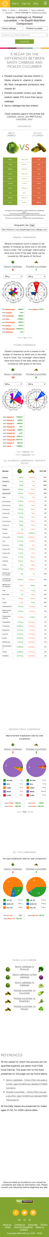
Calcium (5, 517)
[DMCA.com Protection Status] (24, 1202)
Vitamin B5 (6, 537)
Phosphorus (6, 521)
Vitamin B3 (6, 553)
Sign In (15, 3)
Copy (32, 225)
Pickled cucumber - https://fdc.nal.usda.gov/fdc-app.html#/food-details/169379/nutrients (26, 1096)
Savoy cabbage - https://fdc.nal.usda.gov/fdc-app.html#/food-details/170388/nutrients (26, 1084)
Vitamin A (5, 525)
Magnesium (6, 505)
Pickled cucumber (39, 12)
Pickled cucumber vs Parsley (24, 1007)
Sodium (5, 477)
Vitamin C (6, 481)
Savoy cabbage (37, 10)
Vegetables (23, 10)
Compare (8, 12)
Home (4, 10)
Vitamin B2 (6, 549)
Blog (36, 3)
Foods (12, 10)
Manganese (6, 501)
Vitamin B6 (6, 493)
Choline (5, 557)
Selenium (5, 545)
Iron (25, 337)
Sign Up (26, 3)
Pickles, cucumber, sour (29, 117)
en (19, 1219)
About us (7, 1224)
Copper (5, 533)
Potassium (6, 509)
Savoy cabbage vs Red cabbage (24, 975)
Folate (4, 485)
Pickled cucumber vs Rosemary (24, 999)
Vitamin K (5, 489)
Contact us (19, 1224)
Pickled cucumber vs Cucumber (24, 991)
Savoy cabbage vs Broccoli (24, 967)
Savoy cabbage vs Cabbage (24, 983)
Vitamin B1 (6, 513)
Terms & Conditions (23, 1227)
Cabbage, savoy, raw (18, 116)
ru (25, 1219)
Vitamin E (5, 569)
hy (30, 1219)
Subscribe (32, 1224)
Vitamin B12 (26, 455)
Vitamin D (26, 452)
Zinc (4, 541)
